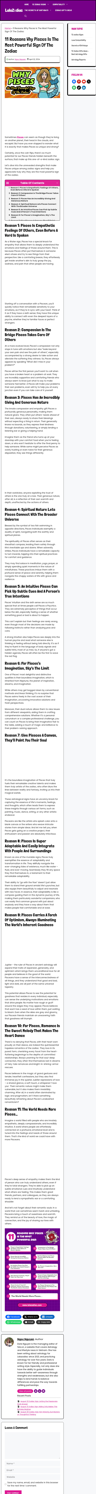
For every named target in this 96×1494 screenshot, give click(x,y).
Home (26, 4)
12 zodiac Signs (39, 4)
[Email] (35, 1391)
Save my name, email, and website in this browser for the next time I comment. (32, 1484)
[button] (25, 16)
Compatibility (59, 4)
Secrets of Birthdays (80, 45)
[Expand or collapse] (57, 183)
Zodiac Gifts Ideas (63, 10)
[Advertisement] (32, 118)
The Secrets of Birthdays (36, 10)
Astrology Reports (79, 59)
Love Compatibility (79, 40)
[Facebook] (43, 1391)
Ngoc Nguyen (20, 59)
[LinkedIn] (39, 1391)
